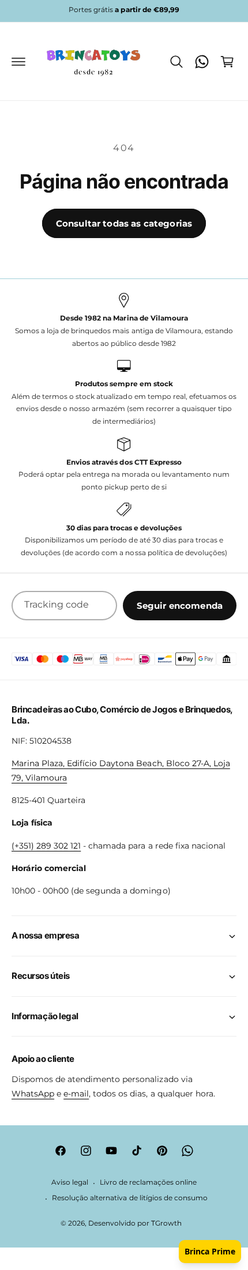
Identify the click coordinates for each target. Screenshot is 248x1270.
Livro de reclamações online (148, 1182)
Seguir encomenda (180, 605)
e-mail (76, 1093)
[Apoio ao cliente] (202, 61)
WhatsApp (33, 1093)
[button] (18, 61)
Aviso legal (69, 1182)
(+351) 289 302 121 (46, 846)
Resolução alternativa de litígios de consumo (130, 1198)
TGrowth (166, 1223)
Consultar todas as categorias (124, 223)
